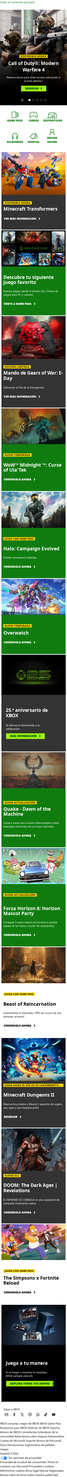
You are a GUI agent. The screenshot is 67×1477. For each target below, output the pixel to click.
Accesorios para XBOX (14, 1428)
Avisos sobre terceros (13, 1475)
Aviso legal (32, 1470)
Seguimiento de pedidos (40, 1445)
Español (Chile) (9, 1453)
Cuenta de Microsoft (12, 1440)
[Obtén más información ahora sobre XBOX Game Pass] (15, 114)
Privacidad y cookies (41, 1466)
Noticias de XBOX (39, 1428)
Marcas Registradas (51, 1470)
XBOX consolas (9, 1423)
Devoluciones (15, 1445)
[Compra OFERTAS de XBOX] (34, 136)
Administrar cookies (12, 1470)
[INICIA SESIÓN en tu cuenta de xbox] (52, 131)
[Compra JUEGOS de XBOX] (34, 114)
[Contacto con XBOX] (6, 1414)
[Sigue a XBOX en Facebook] (14, 1414)
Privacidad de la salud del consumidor (23, 1462)
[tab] (29, 100)
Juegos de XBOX (29, 1423)
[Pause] (22, 100)
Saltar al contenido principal (17, 2)
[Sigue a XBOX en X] (22, 1414)
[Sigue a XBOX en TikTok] (46, 1414)
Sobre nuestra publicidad (42, 1475)
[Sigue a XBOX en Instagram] (30, 1414)
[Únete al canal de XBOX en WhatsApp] (38, 1414)
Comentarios (29, 1432)
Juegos (4, 1449)
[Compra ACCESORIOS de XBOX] (15, 136)
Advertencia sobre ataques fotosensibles (39, 1436)
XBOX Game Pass (50, 1423)
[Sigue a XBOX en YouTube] (53, 1414)
